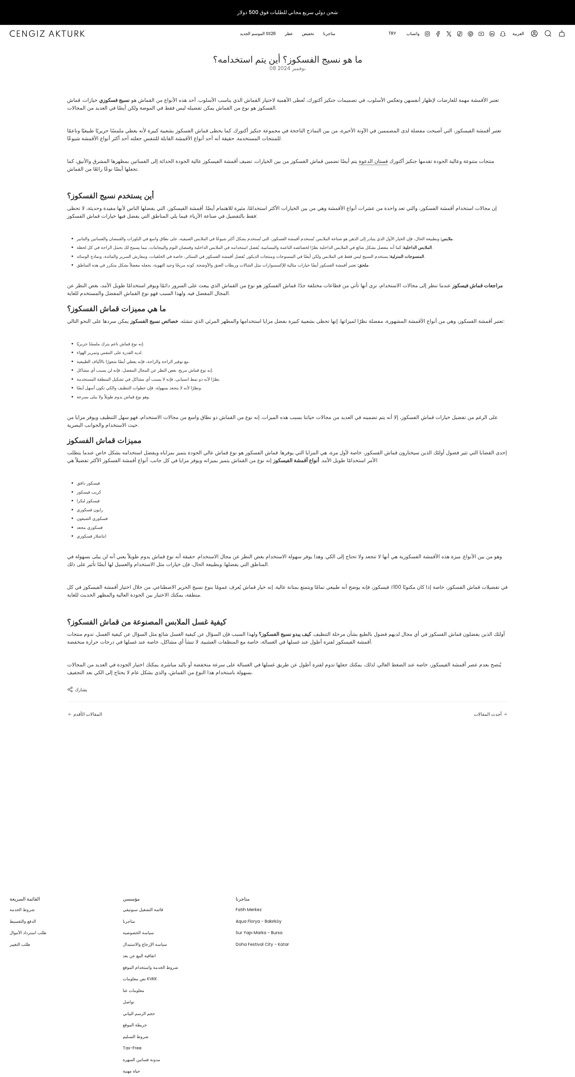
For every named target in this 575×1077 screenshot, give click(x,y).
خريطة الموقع (135, 1025)
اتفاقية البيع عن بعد (139, 956)
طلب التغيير (20, 944)
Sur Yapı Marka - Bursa (259, 933)
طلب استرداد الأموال (28, 933)
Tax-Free (132, 1048)
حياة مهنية (131, 1071)
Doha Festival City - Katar (262, 944)
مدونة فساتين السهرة (141, 1060)
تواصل (128, 1002)
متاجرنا (129, 921)
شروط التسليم (136, 1037)
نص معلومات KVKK (140, 979)
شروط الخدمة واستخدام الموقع (150, 967)
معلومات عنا (133, 990)
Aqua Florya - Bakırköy (259, 921)
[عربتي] (562, 33)
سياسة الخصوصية (138, 933)
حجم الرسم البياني (139, 1014)
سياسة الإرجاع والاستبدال (145, 944)
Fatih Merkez (249, 910)
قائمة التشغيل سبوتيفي (143, 910)
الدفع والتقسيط (23, 921)
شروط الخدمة (22, 910)
